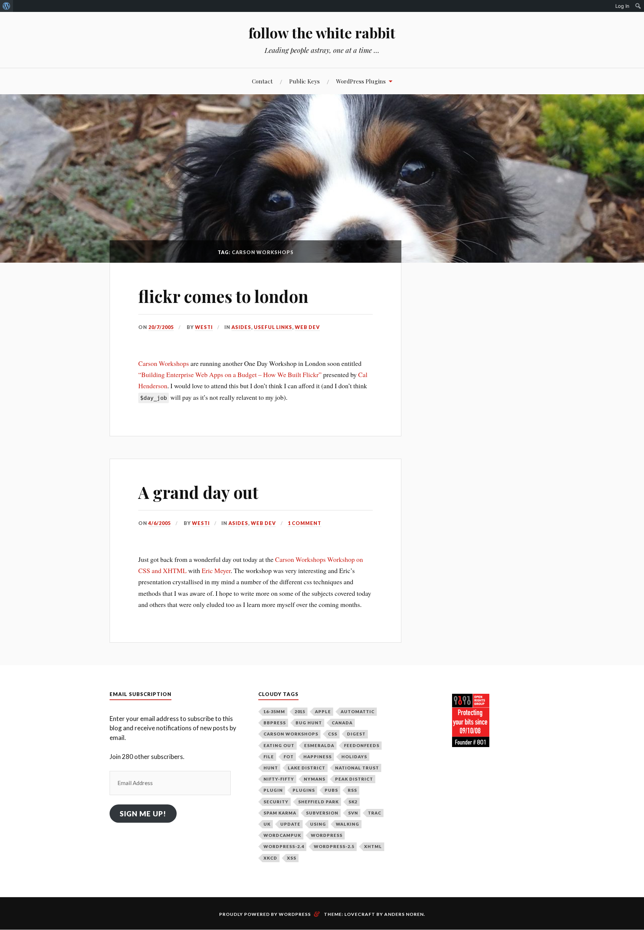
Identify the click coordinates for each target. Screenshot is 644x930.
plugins (304, 790)
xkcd (270, 857)
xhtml (373, 846)
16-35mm (274, 711)
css (332, 733)
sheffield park (318, 801)
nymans (314, 778)
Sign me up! (143, 813)
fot (289, 756)
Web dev (307, 327)
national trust (357, 767)
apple (323, 711)
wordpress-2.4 (283, 846)
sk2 (352, 801)
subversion (322, 812)
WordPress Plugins (361, 81)
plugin (273, 790)
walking (347, 824)
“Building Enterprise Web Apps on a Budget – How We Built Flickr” (230, 374)
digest (356, 733)
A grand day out (198, 492)
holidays (354, 756)
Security (275, 801)
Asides (241, 327)
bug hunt (309, 722)
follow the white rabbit (322, 32)
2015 (300, 711)
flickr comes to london (223, 296)
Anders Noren (404, 914)
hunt (270, 767)
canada (342, 722)
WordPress (326, 835)
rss (352, 790)
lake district (306, 767)
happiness (317, 756)
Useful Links (273, 327)
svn (353, 812)
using (318, 824)
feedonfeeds (361, 745)
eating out (278, 745)
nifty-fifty (278, 778)
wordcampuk (282, 835)
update (290, 824)
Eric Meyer (216, 570)
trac (374, 812)
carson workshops (290, 733)
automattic (358, 711)
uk (267, 824)
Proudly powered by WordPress (265, 914)
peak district (354, 778)
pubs (331, 790)
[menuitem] (6, 6)
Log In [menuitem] (622, 6)
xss (291, 857)
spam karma (279, 812)
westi (204, 327)
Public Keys (304, 81)
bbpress (274, 722)
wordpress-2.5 (334, 846)
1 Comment (304, 523)
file (268, 756)
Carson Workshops (163, 363)
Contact (262, 81)
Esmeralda (319, 745)
